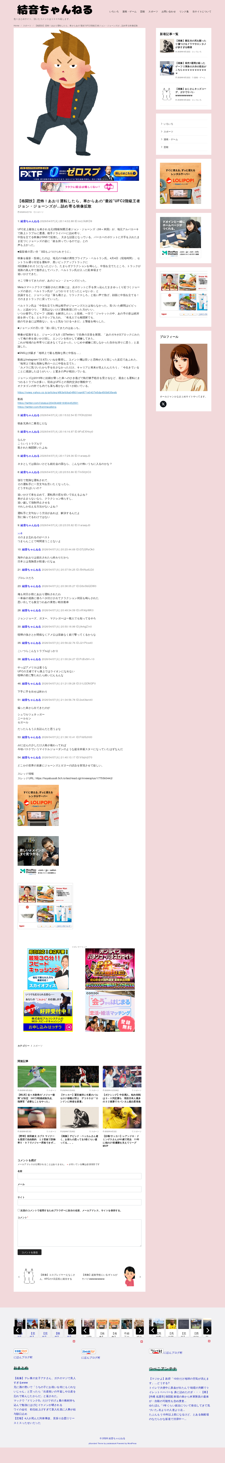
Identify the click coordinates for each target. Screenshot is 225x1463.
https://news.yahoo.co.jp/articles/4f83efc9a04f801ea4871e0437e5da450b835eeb (67, 392)
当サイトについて (201, 11)
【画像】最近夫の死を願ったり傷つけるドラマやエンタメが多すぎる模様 (190, 44)
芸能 (142, 11)
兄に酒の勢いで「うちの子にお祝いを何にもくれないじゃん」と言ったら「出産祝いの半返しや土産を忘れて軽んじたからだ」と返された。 (45, 1391)
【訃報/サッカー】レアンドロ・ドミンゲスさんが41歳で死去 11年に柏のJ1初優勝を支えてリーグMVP (121, 1140)
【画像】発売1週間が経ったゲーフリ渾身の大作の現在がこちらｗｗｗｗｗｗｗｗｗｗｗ (190, 67)
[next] (72, 1330)
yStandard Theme (96, 1443)
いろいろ (114, 11)
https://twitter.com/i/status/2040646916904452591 (48, 403)
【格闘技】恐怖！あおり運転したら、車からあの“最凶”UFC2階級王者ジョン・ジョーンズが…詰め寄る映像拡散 (86, 25)
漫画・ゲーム (129, 11)
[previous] (18, 1330)
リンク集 (184, 11)
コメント (23, 1217)
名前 (20, 1171)
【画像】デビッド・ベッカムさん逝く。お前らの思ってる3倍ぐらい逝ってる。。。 (79, 1139)
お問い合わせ (169, 11)
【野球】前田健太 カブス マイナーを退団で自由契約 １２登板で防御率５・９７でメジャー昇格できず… (37, 1139)
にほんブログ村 (23, 1357)
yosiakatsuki (111, 1443)
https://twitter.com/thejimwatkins (37, 407)
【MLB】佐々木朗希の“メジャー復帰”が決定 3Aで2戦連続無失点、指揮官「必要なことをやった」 (36, 1098)
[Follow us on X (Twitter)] (163, 404)
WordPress (132, 1443)
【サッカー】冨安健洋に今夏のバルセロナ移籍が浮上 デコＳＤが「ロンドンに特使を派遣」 (79, 1098)
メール (21, 1184)
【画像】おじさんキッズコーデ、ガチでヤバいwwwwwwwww (190, 92)
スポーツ (153, 11)
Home (17, 25)
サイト (21, 1197)
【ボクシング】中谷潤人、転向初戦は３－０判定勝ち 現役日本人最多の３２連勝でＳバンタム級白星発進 (122, 1098)
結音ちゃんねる (117, 1438)
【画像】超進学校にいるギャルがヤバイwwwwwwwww (99, 1276)
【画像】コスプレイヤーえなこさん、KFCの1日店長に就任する (57, 1276)
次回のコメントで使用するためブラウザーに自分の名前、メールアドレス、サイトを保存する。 (71, 1210)
